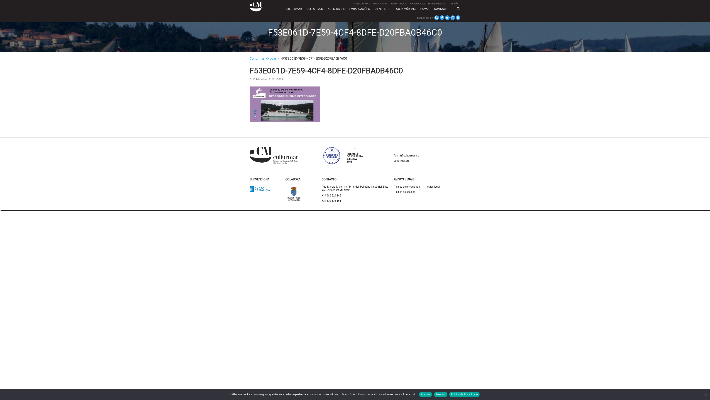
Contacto (441, 9)
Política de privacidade (407, 186)
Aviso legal (433, 186)
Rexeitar (441, 394)
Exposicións (380, 3)
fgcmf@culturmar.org (406, 155)
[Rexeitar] (705, 394)
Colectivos (315, 9)
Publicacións (362, 3)
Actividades (336, 9)
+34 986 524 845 (331, 195)
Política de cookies (404, 191)
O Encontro (383, 9)
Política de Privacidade (464, 394)
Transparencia (437, 3)
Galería (454, 3)
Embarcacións (359, 9)
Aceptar (425, 394)
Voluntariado (398, 3)
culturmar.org (402, 160)
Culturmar (294, 9)
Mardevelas (417, 3)
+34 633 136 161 (331, 200)
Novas (424, 9)
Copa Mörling (406, 9)
